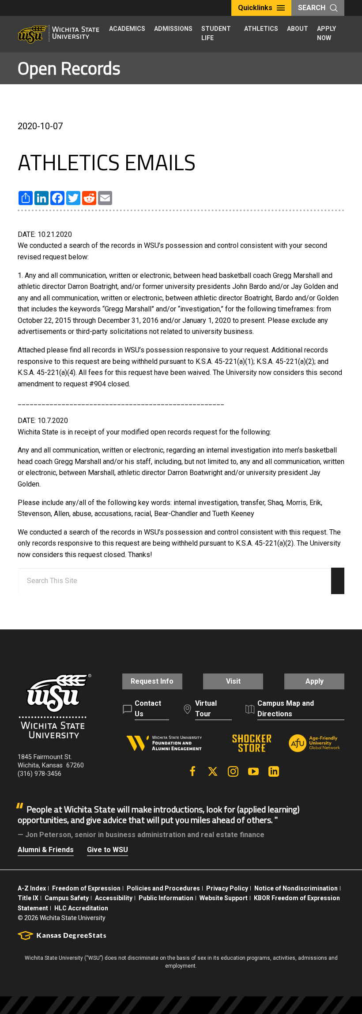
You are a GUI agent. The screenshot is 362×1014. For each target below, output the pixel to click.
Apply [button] (314, 681)
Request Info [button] (152, 681)
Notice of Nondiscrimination (296, 888)
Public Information (166, 898)
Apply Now (326, 33)
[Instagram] (233, 771)
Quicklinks (255, 8)
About (297, 28)
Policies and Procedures (163, 888)
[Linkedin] (273, 771)
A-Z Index (32, 888)
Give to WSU (107, 850)
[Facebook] (192, 771)
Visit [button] (233, 681)
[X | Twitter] (212, 771)
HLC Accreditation (81, 908)
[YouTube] (253, 771)
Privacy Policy (227, 888)
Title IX (28, 898)
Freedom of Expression (86, 888)
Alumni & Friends (46, 850)
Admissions (173, 28)
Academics (127, 28)
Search (311, 8)
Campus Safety (67, 898)
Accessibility (113, 898)
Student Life (216, 33)
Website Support (224, 898)
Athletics (261, 28)
